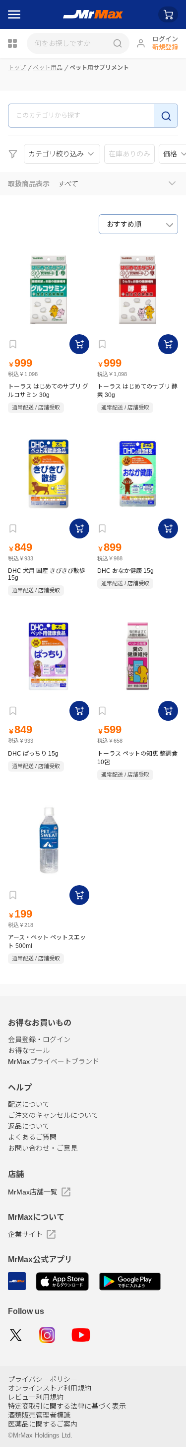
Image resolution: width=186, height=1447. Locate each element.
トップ (17, 67)
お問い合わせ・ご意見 (42, 1148)
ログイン (165, 39)
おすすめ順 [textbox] (124, 224)
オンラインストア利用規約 (49, 1388)
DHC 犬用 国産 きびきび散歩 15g (46, 574)
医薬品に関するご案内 (42, 1424)
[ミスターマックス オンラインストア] (93, 14)
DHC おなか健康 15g (125, 570)
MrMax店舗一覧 (33, 1192)
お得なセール (29, 1050)
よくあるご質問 (32, 1137)
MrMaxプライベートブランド (53, 1061)
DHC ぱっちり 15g (33, 753)
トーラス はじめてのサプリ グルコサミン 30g (48, 390)
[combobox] (138, 224)
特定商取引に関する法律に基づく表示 (67, 1406)
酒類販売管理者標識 (39, 1415)
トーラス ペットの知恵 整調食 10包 (137, 758)
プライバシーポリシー (42, 1379)
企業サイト (25, 1234)
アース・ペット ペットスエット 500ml (47, 941)
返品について (29, 1126)
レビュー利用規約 (35, 1397)
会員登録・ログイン (39, 1039)
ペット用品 (47, 67)
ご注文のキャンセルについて (53, 1115)
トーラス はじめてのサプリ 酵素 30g (137, 390)
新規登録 (165, 47)
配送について (29, 1104)
